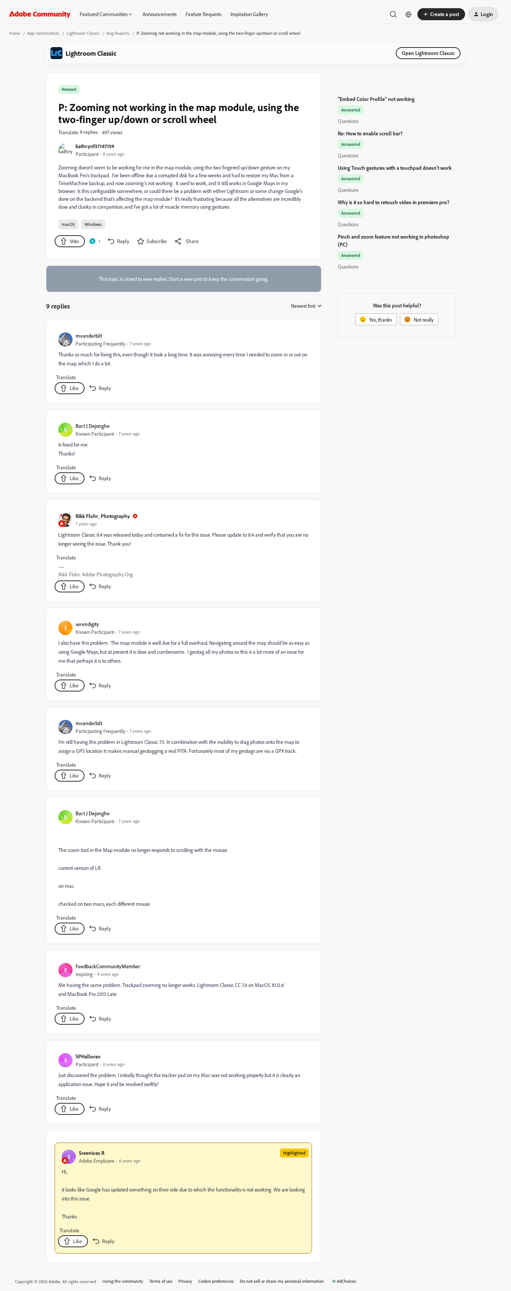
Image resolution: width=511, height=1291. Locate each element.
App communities (43, 33)
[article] (183, 363)
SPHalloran (88, 1056)
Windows (93, 224)
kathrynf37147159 (95, 146)
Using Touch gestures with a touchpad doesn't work (395, 168)
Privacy (185, 1281)
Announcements (160, 14)
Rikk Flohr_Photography (103, 516)
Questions (348, 121)
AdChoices (346, 1281)
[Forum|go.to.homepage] (40, 14)
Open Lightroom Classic (428, 53)
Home (14, 33)
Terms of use (160, 1281)
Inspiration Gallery (249, 14)
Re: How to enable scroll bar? (370, 133)
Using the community (122, 1281)
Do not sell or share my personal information (282, 1281)
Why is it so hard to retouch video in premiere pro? (393, 202)
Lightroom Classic (83, 33)
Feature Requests (203, 14)
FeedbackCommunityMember (108, 966)
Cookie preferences (216, 1281)
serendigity (87, 624)
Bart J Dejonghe (93, 426)
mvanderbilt (89, 335)
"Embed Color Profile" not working (376, 99)
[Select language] (408, 14)
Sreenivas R (91, 1153)
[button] (441, 14)
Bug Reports (118, 33)
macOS (68, 224)
